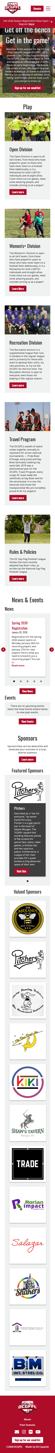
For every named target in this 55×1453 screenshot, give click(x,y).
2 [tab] (20, 681)
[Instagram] (24, 1432)
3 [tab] (27, 681)
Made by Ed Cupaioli (37, 1446)
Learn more (18, 192)
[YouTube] (37, 1432)
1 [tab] (14, 681)
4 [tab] (34, 681)
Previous (3, 649)
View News (27, 691)
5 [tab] (41, 681)
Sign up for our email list (27, 88)
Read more (18, 665)
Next (51, 649)
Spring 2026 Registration (20, 625)
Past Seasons (27, 1424)
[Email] (17, 1432)
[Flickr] (31, 1432)
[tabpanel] (27, 647)
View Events (27, 721)
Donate (37, 8)
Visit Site (21, 871)
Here (31, 24)
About (27, 1419)
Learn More (18, 289)
